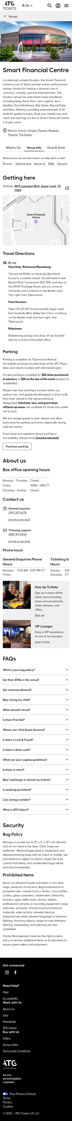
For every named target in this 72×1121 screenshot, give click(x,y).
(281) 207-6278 (17, 512)
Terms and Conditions (16, 1050)
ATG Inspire (10, 1027)
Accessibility (10, 998)
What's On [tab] (13, 147)
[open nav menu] (66, 5)
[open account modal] (58, 5)
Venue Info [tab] (34, 147)
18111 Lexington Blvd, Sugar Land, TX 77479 (37, 188)
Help (6, 992)
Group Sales (10, 1044)
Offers (6, 1038)
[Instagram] (7, 972)
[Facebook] (15, 972)
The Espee (25, 134)
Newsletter (9, 1021)
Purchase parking (17, 446)
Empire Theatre (37, 130)
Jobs (5, 1015)
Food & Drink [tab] (56, 147)
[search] (49, 5)
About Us (8, 1008)
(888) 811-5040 (17, 534)
